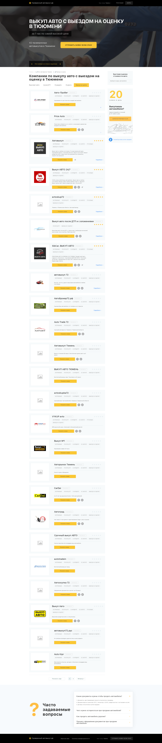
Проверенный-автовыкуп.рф (42, 3)
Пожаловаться (72, 92)
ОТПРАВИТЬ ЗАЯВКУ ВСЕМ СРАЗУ (78, 45)
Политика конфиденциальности (81, 738)
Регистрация (119, 2)
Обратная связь (65, 738)
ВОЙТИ (129, 3)
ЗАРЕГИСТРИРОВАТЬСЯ (120, 118)
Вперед (80, 678)
